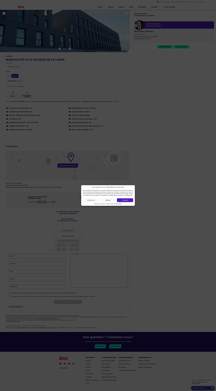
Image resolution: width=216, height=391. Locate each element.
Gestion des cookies (99, 203)
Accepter (125, 200)
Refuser (108, 200)
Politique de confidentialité (113, 203)
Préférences (91, 200)
